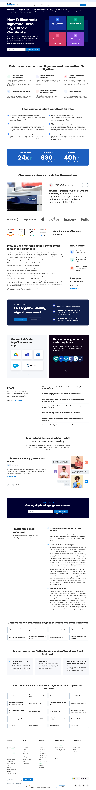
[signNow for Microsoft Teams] (27, 354)
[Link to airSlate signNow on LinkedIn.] (83, 785)
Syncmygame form (55, 711)
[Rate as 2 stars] (72, 288)
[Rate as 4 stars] (74, 288)
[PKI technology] (75, 39)
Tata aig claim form (55, 695)
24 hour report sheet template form (16, 711)
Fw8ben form (12, 725)
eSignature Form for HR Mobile (17, 637)
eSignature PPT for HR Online (57, 637)
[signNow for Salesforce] (16, 365)
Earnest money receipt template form (37, 695)
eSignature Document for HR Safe (78, 629)
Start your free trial (33, 49)
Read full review (11, 476)
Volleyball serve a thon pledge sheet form (57, 719)
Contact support (18, 400)
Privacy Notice (19, 786)
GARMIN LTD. (43, 661)
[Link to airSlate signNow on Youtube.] (87, 785)
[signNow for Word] (38, 354)
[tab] (65, 387)
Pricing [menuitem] (47, 5)
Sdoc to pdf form (33, 725)
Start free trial (21, 319)
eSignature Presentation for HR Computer (79, 637)
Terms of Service (10, 786)
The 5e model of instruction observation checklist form (16, 703)
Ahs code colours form (35, 711)
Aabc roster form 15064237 (36, 719)
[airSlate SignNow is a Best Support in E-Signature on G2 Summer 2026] (32, 232)
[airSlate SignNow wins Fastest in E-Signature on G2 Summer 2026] (43, 232)
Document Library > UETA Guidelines (19, 662)
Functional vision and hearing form (58, 703)
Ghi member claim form (15, 695)
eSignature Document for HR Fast (36, 629)
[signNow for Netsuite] (32, 365)
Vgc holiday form (54, 725)
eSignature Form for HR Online (58, 630)
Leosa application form (35, 703)
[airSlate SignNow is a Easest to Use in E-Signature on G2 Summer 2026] (21, 232)
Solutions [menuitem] (27, 5)
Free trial (83, 4)
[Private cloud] (57, 39)
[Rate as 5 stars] (76, 288)
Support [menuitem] (83, 1)
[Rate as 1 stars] (70, 288)
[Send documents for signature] (57, 23)
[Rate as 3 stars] (73, 288)
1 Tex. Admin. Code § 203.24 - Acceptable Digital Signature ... (76, 663)
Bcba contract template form (16, 719)
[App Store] (85, 778)
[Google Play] (76, 778)
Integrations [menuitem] (35, 5)
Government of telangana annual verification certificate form (78, 711)
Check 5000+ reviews (54, 207)
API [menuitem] (42, 5)
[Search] (88, 5)
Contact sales (75, 4)
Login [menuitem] (88, 1)
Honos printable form (76, 695)
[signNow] (11, 5)
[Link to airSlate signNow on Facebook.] (75, 785)
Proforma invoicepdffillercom (78, 703)
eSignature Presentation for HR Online (37, 637)
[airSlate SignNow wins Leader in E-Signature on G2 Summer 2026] (10, 232)
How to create (60, 755)
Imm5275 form (74, 725)
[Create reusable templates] (75, 23)
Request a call (35, 319)
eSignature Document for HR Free (16, 629)
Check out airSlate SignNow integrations (21, 374)
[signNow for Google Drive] (16, 354)
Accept (62, 786)
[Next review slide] (87, 185)
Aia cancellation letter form (78, 719)
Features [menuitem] (19, 5)
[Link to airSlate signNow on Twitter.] (79, 785)
